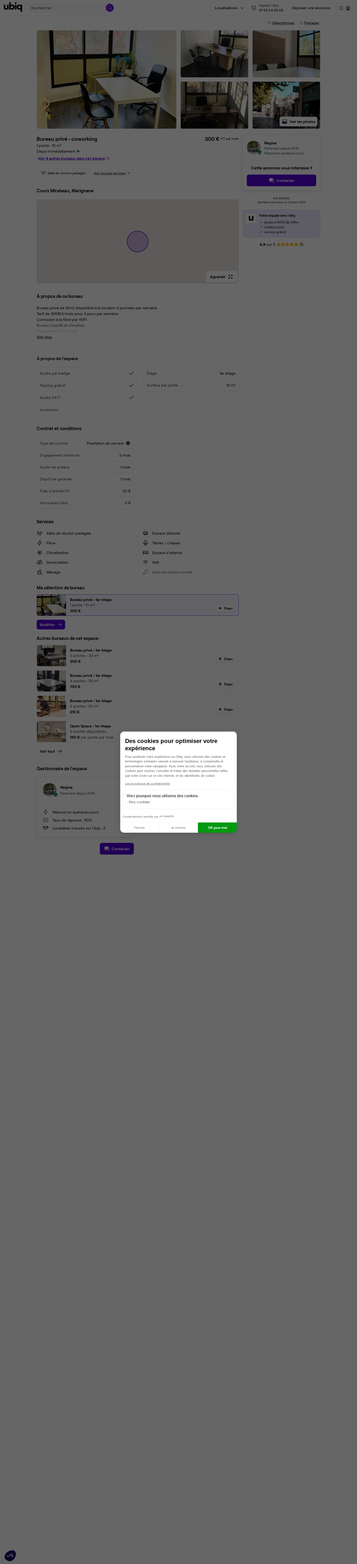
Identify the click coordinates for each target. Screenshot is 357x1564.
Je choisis (178, 827)
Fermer (139, 827)
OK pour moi (217, 827)
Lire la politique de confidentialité (147, 783)
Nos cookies (139, 801)
